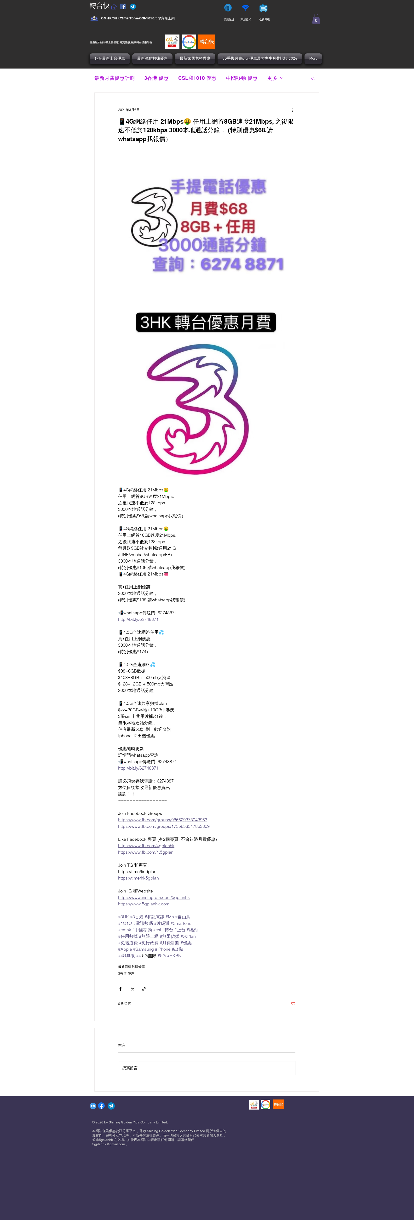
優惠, (116, 42)
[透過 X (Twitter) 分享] (132, 989)
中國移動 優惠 (242, 78)
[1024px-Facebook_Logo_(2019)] (101, 1105)
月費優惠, (125, 42)
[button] (316, 19)
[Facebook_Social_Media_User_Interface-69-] (94, 18)
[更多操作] (292, 110)
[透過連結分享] (144, 989)
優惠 (144, 42)
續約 (133, 42)
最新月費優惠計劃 (114, 78)
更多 (272, 78)
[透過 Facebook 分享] (120, 989)
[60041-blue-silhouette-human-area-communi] (93, 1106)
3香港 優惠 (156, 78)
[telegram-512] (111, 1106)
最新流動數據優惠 (131, 966)
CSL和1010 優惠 (197, 78)
